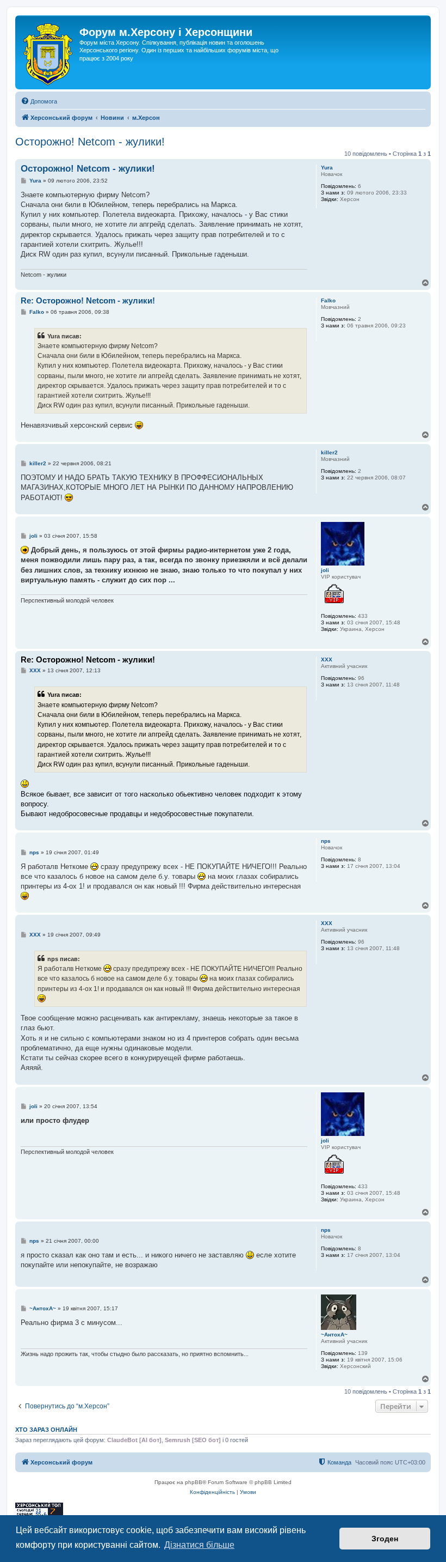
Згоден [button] (384, 1538)
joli (325, 570)
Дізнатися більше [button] (199, 1544)
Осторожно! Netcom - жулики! (90, 142)
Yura (327, 168)
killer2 (329, 452)
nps (326, 841)
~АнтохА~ (334, 1335)
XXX (326, 660)
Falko (328, 300)
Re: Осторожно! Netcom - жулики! (88, 300)
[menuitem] (39, 101)
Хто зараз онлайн (46, 1429)
